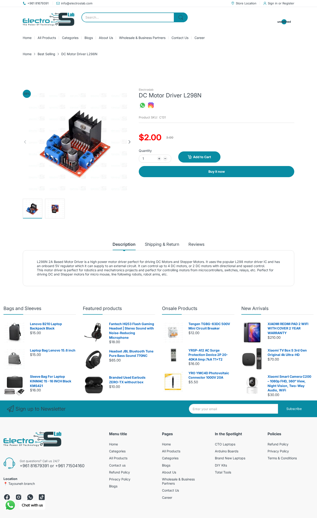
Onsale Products (179, 308)
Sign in (273, 3)
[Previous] (129, 141)
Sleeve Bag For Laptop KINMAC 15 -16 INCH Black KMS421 (50, 380)
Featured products (102, 308)
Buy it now (216, 171)
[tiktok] (41, 497)
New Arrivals (254, 308)
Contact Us (170, 490)
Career (167, 497)
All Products (118, 458)
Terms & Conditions (282, 458)
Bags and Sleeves (22, 308)
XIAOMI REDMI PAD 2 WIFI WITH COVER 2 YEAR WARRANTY (288, 328)
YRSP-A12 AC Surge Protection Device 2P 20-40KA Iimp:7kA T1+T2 (208, 354)
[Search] (181, 17)
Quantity (145, 151)
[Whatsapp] (30, 497)
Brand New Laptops (230, 458)
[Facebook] (6, 497)
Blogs (113, 486)
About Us (169, 472)
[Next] (25, 141)
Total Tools (223, 472)
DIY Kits (221, 465)
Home (113, 444)
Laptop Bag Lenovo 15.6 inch (52, 350)
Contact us (117, 465)
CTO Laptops (225, 444)
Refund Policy (119, 472)
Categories (117, 451)
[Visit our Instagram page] (151, 108)
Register (288, 3)
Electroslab (146, 89)
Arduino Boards (226, 451)
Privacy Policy (119, 479)
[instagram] (18, 497)
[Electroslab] (48, 19)
